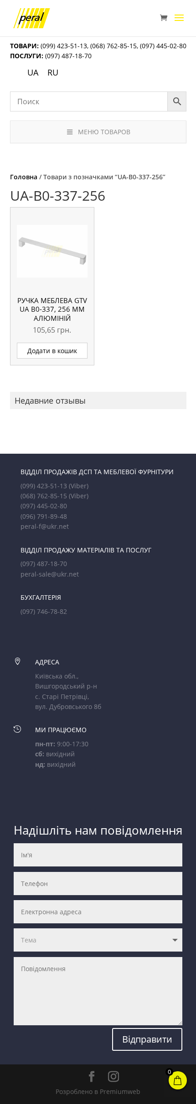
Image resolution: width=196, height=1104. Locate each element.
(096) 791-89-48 (44, 516)
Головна (23, 176)
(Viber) (78, 485)
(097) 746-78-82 (44, 611)
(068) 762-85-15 (113, 45)
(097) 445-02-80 (163, 45)
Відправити (147, 1039)
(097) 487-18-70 (67, 55)
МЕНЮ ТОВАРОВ (104, 131)
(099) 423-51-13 (63, 45)
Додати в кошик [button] (52, 350)
